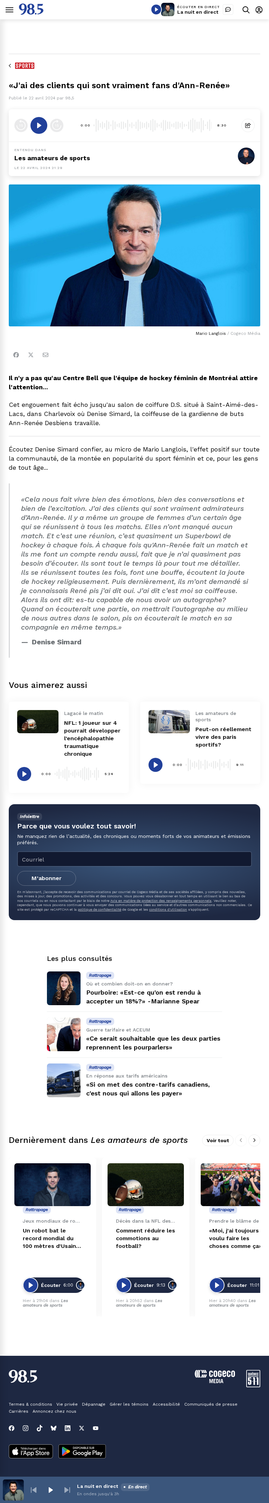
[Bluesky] (53, 1428)
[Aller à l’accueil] (31, 12)
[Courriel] (45, 354)
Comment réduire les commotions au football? (145, 1238)
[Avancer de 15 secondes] (56, 125)
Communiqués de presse (210, 1404)
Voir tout (218, 1140)
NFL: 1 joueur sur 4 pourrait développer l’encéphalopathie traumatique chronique (92, 738)
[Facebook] (16, 354)
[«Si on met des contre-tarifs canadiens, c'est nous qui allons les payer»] (64, 1080)
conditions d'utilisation (168, 909)
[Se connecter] (259, 9)
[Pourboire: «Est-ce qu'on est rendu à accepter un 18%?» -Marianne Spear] (64, 988)
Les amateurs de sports (52, 158)
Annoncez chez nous (54, 1411)
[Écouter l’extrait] (38, 125)
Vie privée (67, 1404)
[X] (81, 1428)
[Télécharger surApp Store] (31, 1452)
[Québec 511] (253, 1385)
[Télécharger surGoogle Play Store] (82, 1452)
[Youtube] (95, 1428)
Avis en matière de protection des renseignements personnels (161, 901)
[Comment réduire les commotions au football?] (146, 1184)
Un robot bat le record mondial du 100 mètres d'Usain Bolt (49, 1238)
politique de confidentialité (99, 909)
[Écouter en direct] (156, 9)
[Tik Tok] (39, 1428)
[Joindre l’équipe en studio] (228, 9)
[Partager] (248, 125)
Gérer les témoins (129, 1404)
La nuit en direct (197, 12)
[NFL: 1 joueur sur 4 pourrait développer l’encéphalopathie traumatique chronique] (37, 721)
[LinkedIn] (67, 1428)
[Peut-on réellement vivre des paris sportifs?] (169, 721)
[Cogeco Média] (215, 1381)
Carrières (18, 1411)
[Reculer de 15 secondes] (21, 125)
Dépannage (93, 1404)
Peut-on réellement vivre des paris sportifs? (223, 737)
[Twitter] (30, 354)
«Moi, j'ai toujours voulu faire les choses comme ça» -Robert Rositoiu (238, 1238)
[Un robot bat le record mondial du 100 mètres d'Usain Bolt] (52, 1184)
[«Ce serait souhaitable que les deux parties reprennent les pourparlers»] (64, 1034)
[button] (34, 1490)
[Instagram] (25, 1428)
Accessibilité (166, 1404)
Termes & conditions (30, 1404)
